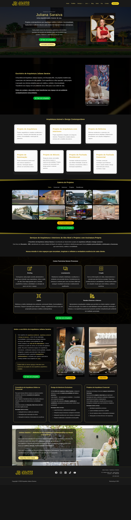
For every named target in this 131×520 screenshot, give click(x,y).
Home (67, 3)
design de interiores (24, 337)
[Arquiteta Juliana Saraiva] (21, 3)
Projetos (71, 187)
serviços (33, 364)
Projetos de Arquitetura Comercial (98, 387)
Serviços (79, 3)
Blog (92, 3)
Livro (86, 3)
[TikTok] (70, 472)
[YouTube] (74, 472)
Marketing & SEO (114, 481)
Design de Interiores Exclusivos (61, 387)
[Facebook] (56, 472)
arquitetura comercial (45, 335)
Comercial (56, 187)
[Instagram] (61, 472)
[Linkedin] (65, 472)
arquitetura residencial (33, 335)
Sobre (97, 3)
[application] (82, 3)
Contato (107, 3)
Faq (102, 3)
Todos (49, 187)
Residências (79, 187)
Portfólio (73, 3)
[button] (115, 3)
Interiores (64, 187)
